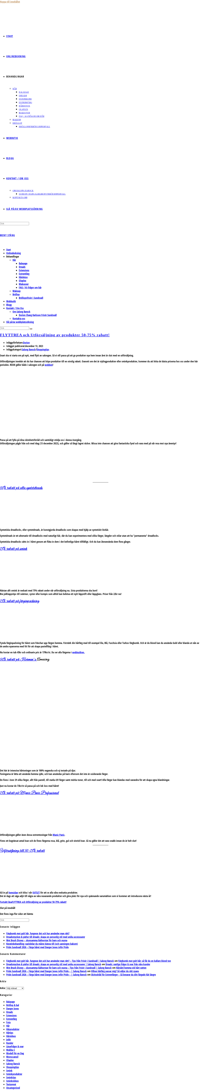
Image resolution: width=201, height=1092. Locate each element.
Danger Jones (12, 1008)
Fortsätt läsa (33, 902)
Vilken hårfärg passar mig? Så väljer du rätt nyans (115, 971)
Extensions (24, 270)
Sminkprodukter (14, 1074)
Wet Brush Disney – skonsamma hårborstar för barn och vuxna (36, 940)
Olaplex (22, 280)
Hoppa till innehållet (10, 1)
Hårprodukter (12, 1029)
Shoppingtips (42, 349)
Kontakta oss (19, 318)
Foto (8, 1022)
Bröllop (16, 294)
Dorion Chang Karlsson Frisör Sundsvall (38, 315)
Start (8, 249)
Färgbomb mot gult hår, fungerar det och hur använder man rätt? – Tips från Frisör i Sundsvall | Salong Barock (60, 961)
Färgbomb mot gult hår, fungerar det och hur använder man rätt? (37, 933)
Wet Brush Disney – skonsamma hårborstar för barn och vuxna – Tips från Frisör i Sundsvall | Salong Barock (59, 967)
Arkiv (2, 988)
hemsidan (13, 892)
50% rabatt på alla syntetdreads (21, 488)
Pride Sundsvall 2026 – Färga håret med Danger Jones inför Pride (37, 947)
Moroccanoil (12, 1057)
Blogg (9, 304)
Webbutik (11, 301)
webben (49, 365)
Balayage (23, 263)
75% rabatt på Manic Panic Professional (29, 793)
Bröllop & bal (12, 1005)
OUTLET (36, 892)
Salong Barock (28, 349)
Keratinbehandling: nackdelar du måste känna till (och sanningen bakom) (42, 944)
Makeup (17, 291)
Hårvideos (11, 1036)
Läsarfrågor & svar (15, 1046)
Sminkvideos (12, 1081)
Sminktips (11, 1077)
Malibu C (10, 1050)
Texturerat (11, 1084)
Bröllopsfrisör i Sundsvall (31, 298)
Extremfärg (24, 273)
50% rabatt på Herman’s (18, 659)
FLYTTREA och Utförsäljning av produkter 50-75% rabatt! (55, 335)
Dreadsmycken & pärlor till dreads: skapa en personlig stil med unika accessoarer (45, 937)
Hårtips (9, 1032)
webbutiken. (78, 652)
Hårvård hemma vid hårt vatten (131, 967)
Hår (14, 260)
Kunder (9, 1043)
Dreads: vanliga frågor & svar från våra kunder (128, 964)
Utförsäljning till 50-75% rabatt (22, 850)
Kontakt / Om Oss (15, 308)
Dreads (22, 267)
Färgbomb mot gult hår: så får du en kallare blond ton (144, 961)
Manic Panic (59, 835)
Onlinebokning (13, 253)
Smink (9, 1070)
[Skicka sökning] (31, 328)
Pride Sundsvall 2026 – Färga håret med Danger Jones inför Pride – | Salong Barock (46, 971)
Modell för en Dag (15, 1053)
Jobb (8, 1039)
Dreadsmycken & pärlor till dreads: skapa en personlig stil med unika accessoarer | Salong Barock (53, 964)
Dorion (26, 342)
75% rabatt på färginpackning (19, 601)
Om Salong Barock (21, 311)
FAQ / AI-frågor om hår (30, 287)
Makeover (24, 284)
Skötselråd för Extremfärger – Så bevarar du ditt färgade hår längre (123, 974)
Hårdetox (23, 277)
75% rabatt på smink (13, 549)
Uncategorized (13, 1087)
